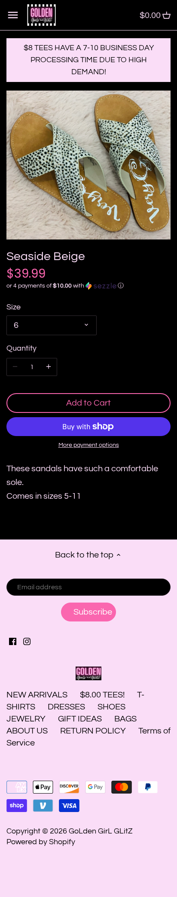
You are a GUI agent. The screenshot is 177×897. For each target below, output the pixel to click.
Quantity (21, 348)
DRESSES (66, 707)
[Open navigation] (12, 15)
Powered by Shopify (40, 842)
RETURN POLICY (93, 731)
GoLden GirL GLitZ (101, 831)
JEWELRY (26, 719)
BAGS (125, 719)
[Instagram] (27, 641)
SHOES (111, 707)
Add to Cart (88, 403)
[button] (88, 286)
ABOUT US (27, 731)
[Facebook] (12, 641)
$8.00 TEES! (103, 695)
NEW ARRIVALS (36, 695)
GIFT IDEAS (80, 719)
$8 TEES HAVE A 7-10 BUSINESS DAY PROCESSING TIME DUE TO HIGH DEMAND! (89, 60)
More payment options (88, 445)
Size (13, 307)
